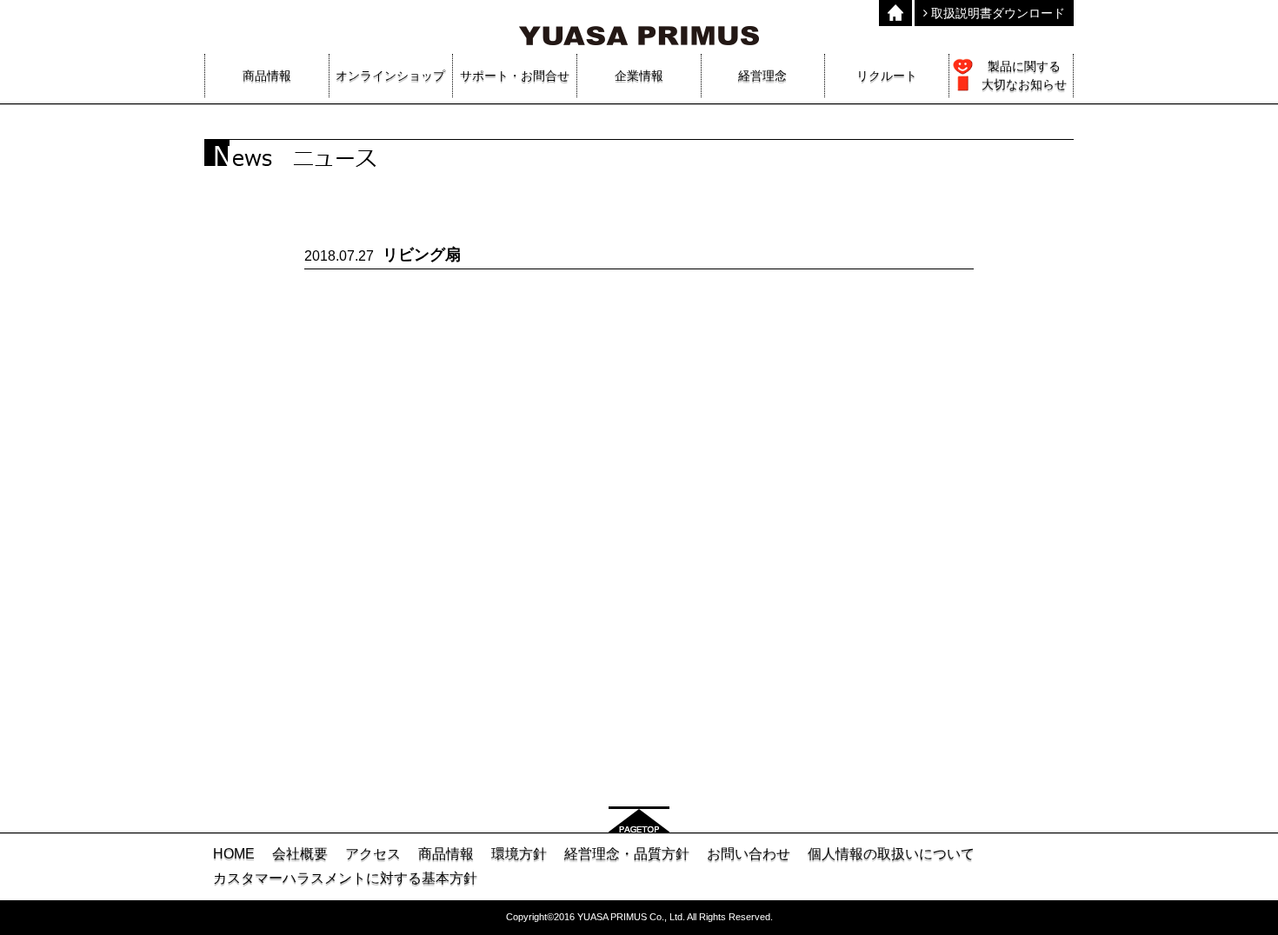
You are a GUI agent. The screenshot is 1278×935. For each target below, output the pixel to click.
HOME (234, 853)
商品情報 (446, 853)
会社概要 (300, 853)
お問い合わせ (748, 853)
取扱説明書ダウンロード (996, 13)
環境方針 (519, 853)
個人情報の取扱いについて (891, 853)
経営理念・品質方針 (626, 853)
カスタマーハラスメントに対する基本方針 (345, 878)
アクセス (373, 853)
